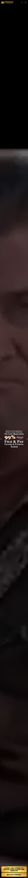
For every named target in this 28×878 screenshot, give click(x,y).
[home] (8, 2)
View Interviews (14, 442)
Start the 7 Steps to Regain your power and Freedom (14, 869)
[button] (25, 2)
